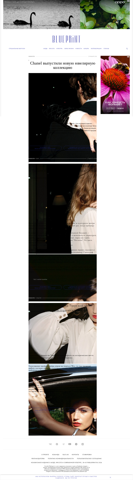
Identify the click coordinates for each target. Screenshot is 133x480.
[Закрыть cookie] (110, 477)
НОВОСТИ (32, 56)
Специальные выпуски (17, 48)
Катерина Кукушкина (43, 402)
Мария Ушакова (42, 279)
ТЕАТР (37, 158)
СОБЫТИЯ (38, 298)
